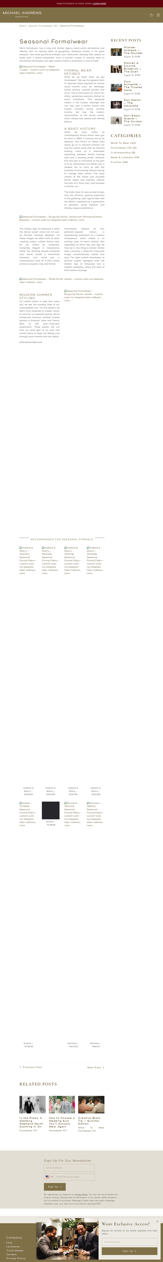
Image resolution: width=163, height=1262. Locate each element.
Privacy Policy (81, 1195)
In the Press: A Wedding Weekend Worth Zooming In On (31, 1122)
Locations (13, 1246)
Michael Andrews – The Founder (133, 50)
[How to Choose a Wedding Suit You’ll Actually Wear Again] (62, 1105)
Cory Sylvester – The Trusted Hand (133, 86)
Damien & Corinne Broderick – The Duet (133, 67)
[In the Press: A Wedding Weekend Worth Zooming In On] (32, 1105)
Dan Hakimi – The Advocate (132, 103)
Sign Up (53, 1186)
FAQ (9, 1243)
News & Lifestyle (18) (125, 157)
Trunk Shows (14, 1250)
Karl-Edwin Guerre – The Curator (133, 118)
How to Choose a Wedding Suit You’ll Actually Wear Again (62, 1122)
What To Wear (91, 1127)
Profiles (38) (119, 162)
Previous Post (32, 1067)
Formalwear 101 (48, 26)
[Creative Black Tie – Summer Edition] (91, 1105)
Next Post (94, 1067)
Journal (32, 26)
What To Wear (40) (123, 143)
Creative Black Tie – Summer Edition (89, 1121)
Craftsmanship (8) (123, 152)
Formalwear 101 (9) (124, 148)
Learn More (99, 4)
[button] (151, 15)
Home (22, 26)
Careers (11, 1254)
